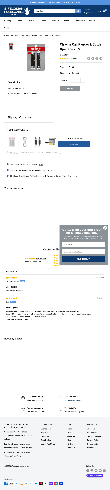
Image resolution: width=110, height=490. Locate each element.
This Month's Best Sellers (20, 36)
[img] (11, 277)
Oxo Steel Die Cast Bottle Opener (23, 164)
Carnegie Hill (46, 429)
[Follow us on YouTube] (100, 470)
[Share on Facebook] (88, 58)
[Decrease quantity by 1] (71, 80)
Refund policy (93, 444)
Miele (54, 20)
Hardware (79, 20)
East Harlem (46, 440)
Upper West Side (48, 444)
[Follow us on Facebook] (87, 470)
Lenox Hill (45, 436)
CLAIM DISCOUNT (83, 259)
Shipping (90, 447)
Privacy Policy (93, 440)
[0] (104, 11)
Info (90, 20)
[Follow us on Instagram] (91, 470)
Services (8, 28)
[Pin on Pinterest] (92, 58)
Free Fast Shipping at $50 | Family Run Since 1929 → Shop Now (55, 2)
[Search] (78, 11)
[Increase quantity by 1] (83, 80)
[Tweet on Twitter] (96, 58)
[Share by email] (100, 58)
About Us (91, 429)
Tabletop (42, 20)
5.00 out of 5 (41, 258)
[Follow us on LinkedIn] (104, 470)
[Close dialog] (105, 228)
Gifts (30, 20)
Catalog (7, 20)
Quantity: (64, 80)
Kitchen (66, 20)
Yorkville (44, 432)
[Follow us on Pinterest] (96, 470)
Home (19, 20)
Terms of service (94, 436)
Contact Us (92, 432)
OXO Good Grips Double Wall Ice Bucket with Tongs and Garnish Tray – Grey (41, 176)
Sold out (70, 88)
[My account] (100, 11)
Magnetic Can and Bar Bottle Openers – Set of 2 (29, 170)
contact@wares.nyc (72, 400)
